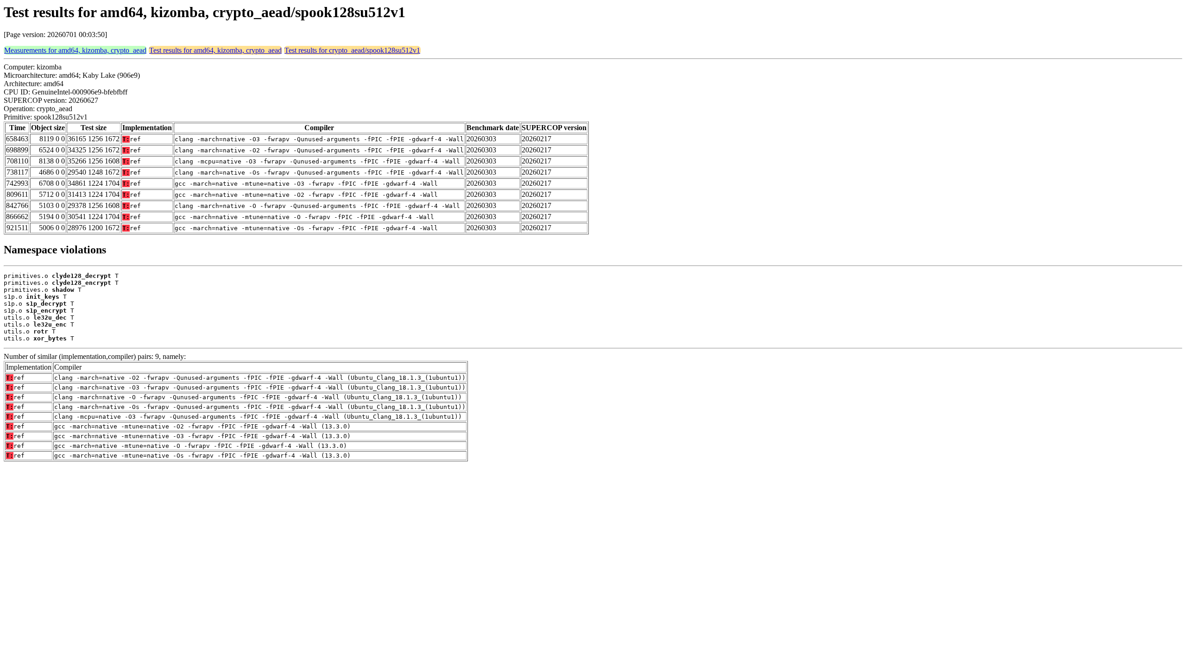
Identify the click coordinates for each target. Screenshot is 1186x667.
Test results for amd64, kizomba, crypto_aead (215, 50)
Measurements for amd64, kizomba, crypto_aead (75, 50)
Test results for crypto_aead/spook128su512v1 (352, 50)
